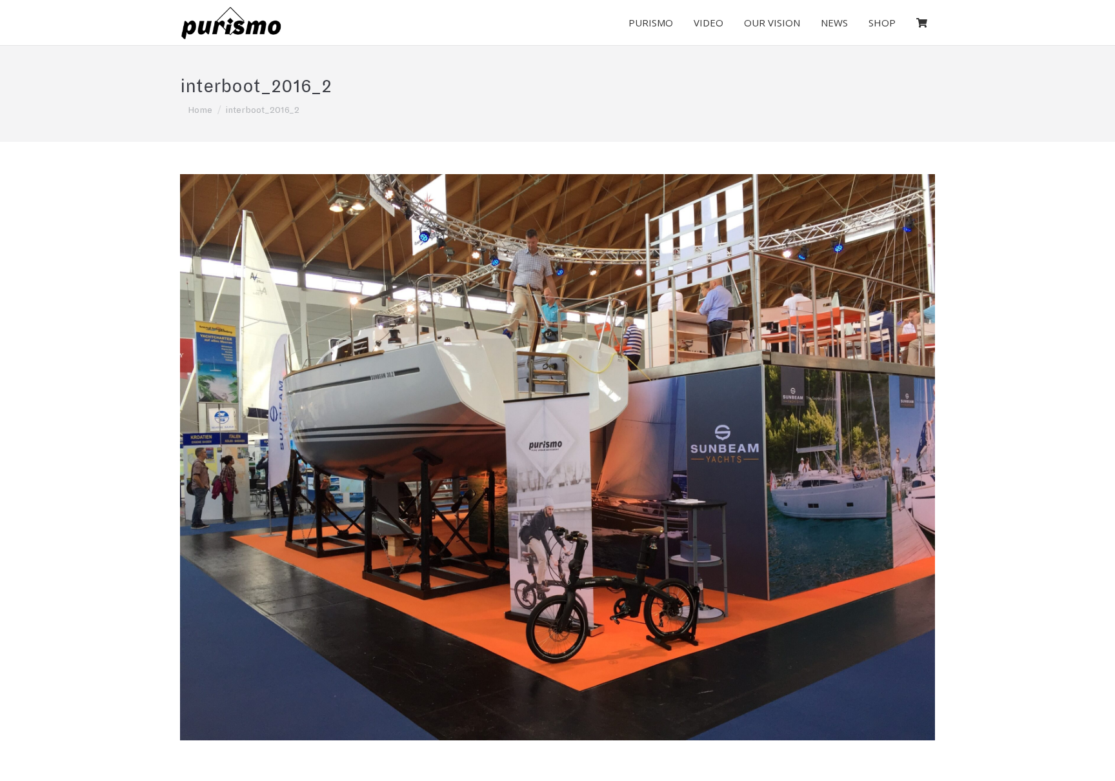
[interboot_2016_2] (557, 457)
